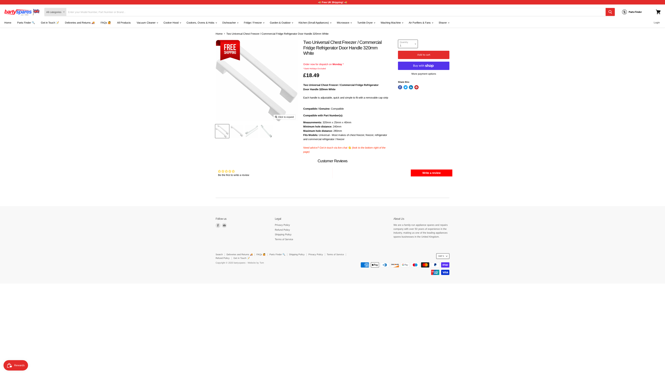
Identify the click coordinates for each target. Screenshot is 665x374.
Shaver (443, 22)
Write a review (431, 172)
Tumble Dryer (365, 22)
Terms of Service (284, 239)
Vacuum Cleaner (146, 22)
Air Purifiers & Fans (420, 22)
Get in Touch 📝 (50, 22)
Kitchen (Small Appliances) (314, 22)
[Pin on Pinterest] (416, 87)
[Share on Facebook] (400, 87)
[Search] (610, 12)
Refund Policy (282, 229)
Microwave (343, 22)
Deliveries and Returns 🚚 (80, 22)
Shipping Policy (283, 234)
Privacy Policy (282, 225)
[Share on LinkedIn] (411, 87)
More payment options (423, 73)
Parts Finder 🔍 (26, 22)
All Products (124, 22)
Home (7, 22)
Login (657, 22)
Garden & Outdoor (280, 22)
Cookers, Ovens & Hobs (201, 22)
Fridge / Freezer (253, 22)
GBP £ (441, 256)
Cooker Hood (171, 22)
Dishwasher (229, 22)
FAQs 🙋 (106, 22)
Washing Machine (391, 22)
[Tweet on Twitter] (406, 87)
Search (219, 254)
